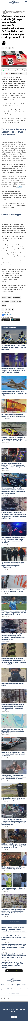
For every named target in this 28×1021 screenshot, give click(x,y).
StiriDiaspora (4, 10)
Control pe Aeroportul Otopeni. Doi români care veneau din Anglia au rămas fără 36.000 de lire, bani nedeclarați (13, 911)
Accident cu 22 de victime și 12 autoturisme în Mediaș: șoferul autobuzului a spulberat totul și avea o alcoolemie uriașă (13, 636)
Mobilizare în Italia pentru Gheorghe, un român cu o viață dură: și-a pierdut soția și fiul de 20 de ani (13, 845)
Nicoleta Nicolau (12, 42)
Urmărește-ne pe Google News (15, 73)
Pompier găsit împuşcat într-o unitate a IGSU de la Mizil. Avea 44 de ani (13, 590)
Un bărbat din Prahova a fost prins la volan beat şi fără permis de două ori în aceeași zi (13, 347)
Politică (3, 985)
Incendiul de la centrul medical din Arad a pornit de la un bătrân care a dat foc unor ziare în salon (13, 370)
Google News (8, 314)
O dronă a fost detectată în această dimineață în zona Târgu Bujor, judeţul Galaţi (14, 393)
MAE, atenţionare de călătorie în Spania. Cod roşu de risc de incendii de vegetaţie (13, 416)
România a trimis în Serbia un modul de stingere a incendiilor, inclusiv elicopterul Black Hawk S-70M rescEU (14, 439)
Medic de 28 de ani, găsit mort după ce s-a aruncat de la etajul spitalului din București (13, 754)
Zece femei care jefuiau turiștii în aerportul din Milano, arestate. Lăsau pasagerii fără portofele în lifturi (13, 777)
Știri (10, 10)
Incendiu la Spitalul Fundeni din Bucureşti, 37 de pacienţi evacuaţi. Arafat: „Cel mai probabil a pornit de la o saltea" (13, 465)
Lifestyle (24, 985)
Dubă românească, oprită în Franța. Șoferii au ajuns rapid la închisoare (13, 799)
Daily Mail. (19, 187)
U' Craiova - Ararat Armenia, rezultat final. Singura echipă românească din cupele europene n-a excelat (13, 612)
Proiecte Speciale (14, 993)
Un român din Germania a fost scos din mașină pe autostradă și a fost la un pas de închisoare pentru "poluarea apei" (13, 564)
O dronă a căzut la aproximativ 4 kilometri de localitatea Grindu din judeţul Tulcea (12, 731)
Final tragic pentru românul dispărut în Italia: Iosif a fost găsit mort (13, 868)
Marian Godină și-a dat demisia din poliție (12, 684)
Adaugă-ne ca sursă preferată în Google (15, 70)
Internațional (11, 985)
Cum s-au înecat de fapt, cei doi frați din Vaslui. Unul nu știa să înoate (13, 889)
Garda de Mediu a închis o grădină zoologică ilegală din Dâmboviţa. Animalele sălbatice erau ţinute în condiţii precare (12, 707)
